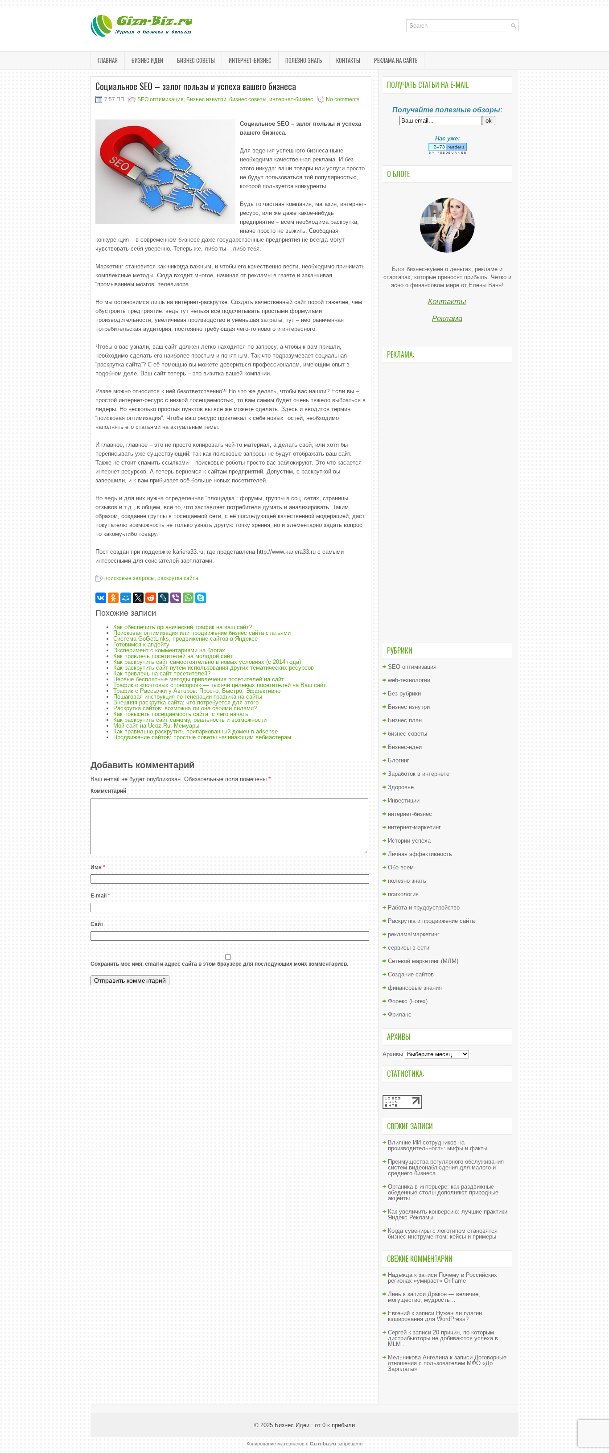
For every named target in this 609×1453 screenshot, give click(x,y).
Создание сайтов (411, 974)
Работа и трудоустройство (424, 907)
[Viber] (175, 598)
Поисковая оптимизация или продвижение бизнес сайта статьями (202, 633)
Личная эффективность (420, 854)
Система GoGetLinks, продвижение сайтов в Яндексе (185, 638)
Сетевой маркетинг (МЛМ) (423, 961)
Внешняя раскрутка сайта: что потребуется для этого (186, 702)
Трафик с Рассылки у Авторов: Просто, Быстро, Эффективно (196, 690)
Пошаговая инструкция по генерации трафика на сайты (187, 696)
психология (403, 894)
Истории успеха (409, 840)
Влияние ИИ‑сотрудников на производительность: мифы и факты (437, 1145)
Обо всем (401, 867)
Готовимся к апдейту (141, 644)
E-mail (100, 896)
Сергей (397, 1332)
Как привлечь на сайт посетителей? (161, 673)
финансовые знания (415, 987)
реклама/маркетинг (414, 934)
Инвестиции (404, 800)
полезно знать (303, 60)
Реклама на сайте (395, 60)
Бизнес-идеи (405, 747)
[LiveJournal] (163, 598)
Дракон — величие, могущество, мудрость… (434, 1297)
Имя (98, 867)
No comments (342, 99)
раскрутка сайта (177, 578)
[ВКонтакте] (100, 598)
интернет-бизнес (250, 60)
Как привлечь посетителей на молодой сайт (173, 656)
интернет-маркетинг (414, 827)
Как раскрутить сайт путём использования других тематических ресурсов (213, 667)
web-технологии (409, 680)
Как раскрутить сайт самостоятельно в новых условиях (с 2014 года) (207, 662)
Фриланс (399, 1014)
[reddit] (150, 598)
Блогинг (398, 760)
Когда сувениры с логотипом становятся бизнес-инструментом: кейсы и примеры (443, 1233)
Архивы (393, 1054)
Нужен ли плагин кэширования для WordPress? (435, 1316)
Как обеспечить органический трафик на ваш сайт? (182, 627)
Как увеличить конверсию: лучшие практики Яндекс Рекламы (447, 1214)
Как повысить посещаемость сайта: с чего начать (180, 714)
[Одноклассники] (113, 598)
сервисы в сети (408, 947)
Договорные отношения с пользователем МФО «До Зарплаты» (447, 1363)
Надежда (400, 1275)
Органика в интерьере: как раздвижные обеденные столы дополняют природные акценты (443, 1192)
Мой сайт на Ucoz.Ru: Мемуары (156, 725)
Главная (108, 60)
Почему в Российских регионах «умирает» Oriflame (442, 1278)
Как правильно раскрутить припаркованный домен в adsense (195, 731)
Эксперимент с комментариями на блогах (169, 650)
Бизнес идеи (147, 60)
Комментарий (108, 791)
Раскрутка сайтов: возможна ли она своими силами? (185, 708)
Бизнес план (405, 720)
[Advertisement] (447, 501)
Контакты (348, 60)
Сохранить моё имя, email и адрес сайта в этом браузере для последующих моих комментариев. (219, 964)
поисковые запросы (129, 578)
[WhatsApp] (188, 598)
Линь (394, 1294)
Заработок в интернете (418, 773)
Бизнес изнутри (206, 99)
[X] (138, 598)
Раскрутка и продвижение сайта (431, 921)
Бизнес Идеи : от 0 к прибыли (315, 1425)
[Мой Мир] (125, 598)
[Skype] (200, 598)
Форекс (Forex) (408, 1001)
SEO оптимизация (160, 99)
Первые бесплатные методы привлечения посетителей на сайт (198, 679)
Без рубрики (404, 693)
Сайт (97, 924)
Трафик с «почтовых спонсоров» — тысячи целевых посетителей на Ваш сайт (219, 685)
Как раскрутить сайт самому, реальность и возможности (190, 719)
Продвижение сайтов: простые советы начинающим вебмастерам (202, 737)
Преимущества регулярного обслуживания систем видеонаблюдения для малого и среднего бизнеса (446, 1167)
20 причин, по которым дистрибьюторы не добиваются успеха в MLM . (443, 1338)
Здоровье (401, 787)
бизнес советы (196, 60)
